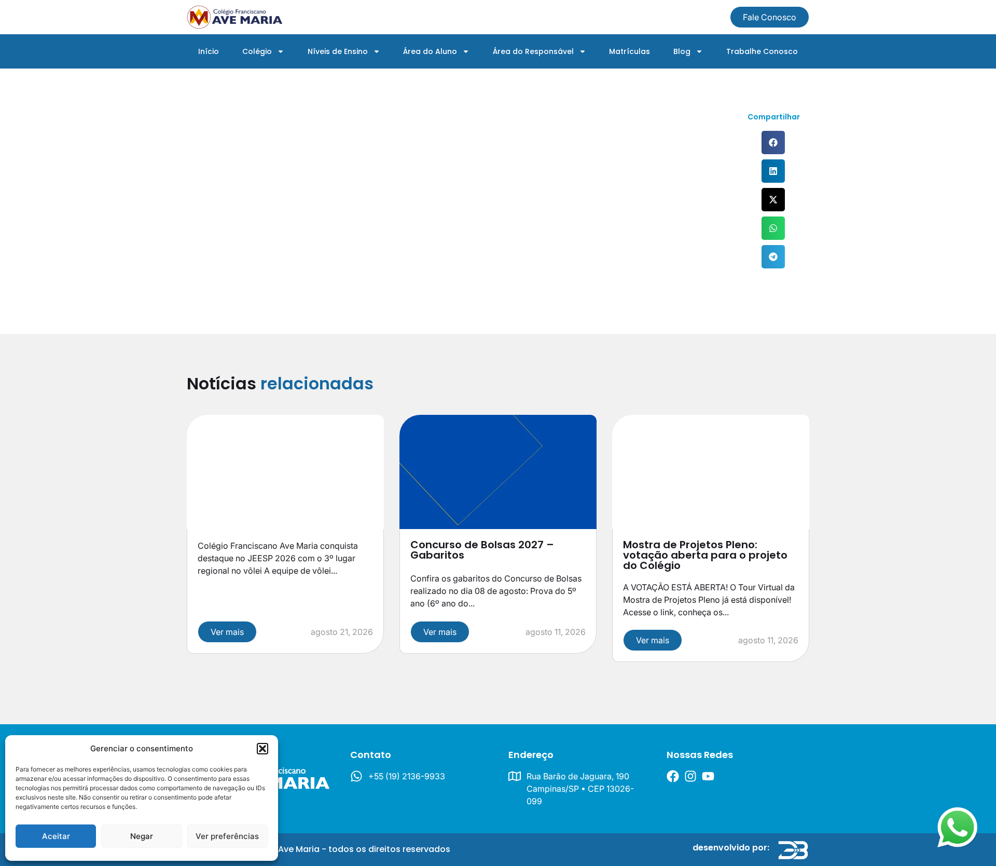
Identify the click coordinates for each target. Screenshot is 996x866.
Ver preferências (227, 836)
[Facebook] (673, 776)
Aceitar (56, 836)
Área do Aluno (430, 51)
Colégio (257, 51)
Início (208, 51)
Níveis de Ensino (338, 51)
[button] (262, 748)
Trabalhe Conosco (762, 51)
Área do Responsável (533, 51)
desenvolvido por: (731, 848)
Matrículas (629, 51)
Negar (141, 836)
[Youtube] (708, 776)
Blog (681, 51)
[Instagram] (690, 776)
